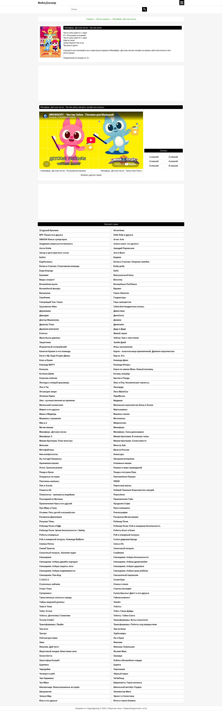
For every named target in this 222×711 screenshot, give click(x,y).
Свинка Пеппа (46, 544)
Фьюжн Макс (120, 651)
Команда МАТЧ (47, 365)
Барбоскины (45, 262)
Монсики (43, 445)
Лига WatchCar (120, 392)
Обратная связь (115, 708)
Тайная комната (121, 597)
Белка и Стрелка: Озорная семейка (131, 262)
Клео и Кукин (46, 360)
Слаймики (118, 553)
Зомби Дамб (119, 342)
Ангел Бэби (45, 248)
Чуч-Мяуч (44, 683)
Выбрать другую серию (91, 175)
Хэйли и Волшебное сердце (127, 660)
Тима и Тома (45, 606)
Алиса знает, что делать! (126, 244)
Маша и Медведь (47, 414)
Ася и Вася (119, 253)
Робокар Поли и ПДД (50, 526)
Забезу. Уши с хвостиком (126, 338)
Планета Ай (45, 490)
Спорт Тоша (45, 589)
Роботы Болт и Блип (124, 530)
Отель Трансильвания (50, 468)
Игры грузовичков (122, 347)
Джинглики (119, 311)
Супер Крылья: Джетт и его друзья (131, 593)
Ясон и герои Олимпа (124, 701)
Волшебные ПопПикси (125, 284)
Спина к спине (120, 584)
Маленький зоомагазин (51, 405)
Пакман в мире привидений (127, 468)
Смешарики (45, 557)
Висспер (117, 280)
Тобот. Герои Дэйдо (123, 611)
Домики (117, 320)
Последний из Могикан (51, 499)
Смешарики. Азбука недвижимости (57, 571)
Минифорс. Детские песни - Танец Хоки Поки (121, 171)
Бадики (117, 257)
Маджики (118, 400)
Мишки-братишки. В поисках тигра (131, 436)
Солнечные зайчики (49, 584)
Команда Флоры (121, 365)
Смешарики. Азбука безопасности (131, 557)
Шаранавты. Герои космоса (127, 683)
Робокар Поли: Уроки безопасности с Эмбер (62, 530)
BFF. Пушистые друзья (51, 235)
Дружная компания (49, 329)
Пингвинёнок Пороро (124, 477)
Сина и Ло (118, 544)
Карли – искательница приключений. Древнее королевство (143, 351)
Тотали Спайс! (46, 620)
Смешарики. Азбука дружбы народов (58, 562)
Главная (89, 19)
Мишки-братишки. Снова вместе (129, 441)
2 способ (173, 157)
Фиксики (117, 642)
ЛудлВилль (119, 396)
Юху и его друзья (48, 701)
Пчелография (120, 512)
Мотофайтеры (46, 450)
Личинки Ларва (47, 396)
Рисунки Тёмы (46, 521)
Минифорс (118, 427)
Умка (41, 642)
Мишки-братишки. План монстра (55, 441)
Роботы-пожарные (49, 535)
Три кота (43, 629)
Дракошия (118, 324)
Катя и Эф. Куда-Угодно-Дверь (54, 356)
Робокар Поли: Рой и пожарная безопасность (136, 526)
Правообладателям (132, 708)
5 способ (154, 166)
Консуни (43, 369)
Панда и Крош (46, 472)
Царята (117, 665)
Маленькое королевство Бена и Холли (133, 405)
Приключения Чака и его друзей (55, 504)
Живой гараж (120, 333)
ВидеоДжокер (47, 3)
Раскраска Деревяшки (50, 517)
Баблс (42, 257)
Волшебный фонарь (50, 288)
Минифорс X (45, 436)
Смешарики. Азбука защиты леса (56, 566)
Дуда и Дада (119, 329)
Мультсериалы (103, 19)
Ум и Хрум (118, 638)
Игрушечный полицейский (53, 347)
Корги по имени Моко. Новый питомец (133, 369)
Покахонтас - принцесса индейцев (57, 495)
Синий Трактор (47, 548)
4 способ (173, 161)
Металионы (119, 418)
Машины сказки (121, 414)
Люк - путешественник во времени (57, 400)
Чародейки (44, 669)
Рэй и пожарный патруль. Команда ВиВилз (61, 539)
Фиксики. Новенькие (124, 647)
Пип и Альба (45, 486)
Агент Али (118, 239)
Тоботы (117, 606)
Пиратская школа (122, 486)
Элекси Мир (45, 696)
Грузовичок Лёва (48, 307)
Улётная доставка (48, 638)
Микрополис (119, 423)
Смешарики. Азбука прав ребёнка (130, 571)
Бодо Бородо (46, 271)
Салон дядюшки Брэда (125, 539)
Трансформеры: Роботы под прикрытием (135, 624)
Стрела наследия (122, 589)
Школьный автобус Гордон (127, 687)
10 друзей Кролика (48, 230)
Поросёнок (119, 495)
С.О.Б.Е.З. (44, 580)
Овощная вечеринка (123, 459)
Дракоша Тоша (46, 324)
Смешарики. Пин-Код (50, 575)
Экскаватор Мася (122, 692)
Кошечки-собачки (48, 378)
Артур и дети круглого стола (54, 253)
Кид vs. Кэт (119, 356)
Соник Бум (119, 580)
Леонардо (118, 387)
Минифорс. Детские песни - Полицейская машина (63, 171)
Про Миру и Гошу (48, 508)
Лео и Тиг (44, 387)
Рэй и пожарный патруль (126, 535)
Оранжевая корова (49, 463)
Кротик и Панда (121, 378)
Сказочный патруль (123, 548)
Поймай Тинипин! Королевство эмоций (133, 490)
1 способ (154, 157)
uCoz (145, 708)
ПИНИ (116, 481)
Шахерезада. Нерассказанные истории (59, 687)
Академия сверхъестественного (56, 244)
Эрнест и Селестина (123, 696)
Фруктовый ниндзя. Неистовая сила (58, 651)
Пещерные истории (49, 477)
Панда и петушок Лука (124, 472)
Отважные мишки (122, 463)
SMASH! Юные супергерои (53, 239)
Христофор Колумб (49, 660)
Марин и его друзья (49, 409)
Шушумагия (45, 692)
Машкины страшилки (50, 418)
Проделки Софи (121, 504)
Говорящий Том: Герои (51, 302)
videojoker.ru (80, 708)
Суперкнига (45, 593)
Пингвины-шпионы (49, 481)
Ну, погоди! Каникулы (50, 459)
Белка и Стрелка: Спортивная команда (59, 266)
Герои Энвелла (121, 293)
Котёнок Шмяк (46, 374)
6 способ (173, 166)
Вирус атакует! (47, 280)
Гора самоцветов (122, 302)
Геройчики (44, 297)
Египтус (43, 333)
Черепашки (119, 669)
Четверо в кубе (47, 674)
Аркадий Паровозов (123, 248)
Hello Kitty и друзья (123, 235)
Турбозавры (119, 633)
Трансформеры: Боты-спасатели (130, 620)
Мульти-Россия (121, 450)
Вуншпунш (44, 293)
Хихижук (117, 656)
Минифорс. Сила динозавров (128, 432)
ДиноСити (118, 315)
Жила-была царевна (49, 338)
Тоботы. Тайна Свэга (124, 615)
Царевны (44, 665)
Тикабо (117, 602)
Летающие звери (48, 392)
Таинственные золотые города (55, 597)
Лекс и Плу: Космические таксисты (131, 383)
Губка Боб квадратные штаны (128, 307)
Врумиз (117, 288)
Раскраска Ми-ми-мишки (125, 517)
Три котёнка (119, 629)
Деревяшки (45, 311)
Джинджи (44, 315)
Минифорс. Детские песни (124, 19)
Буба (116, 271)
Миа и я (43, 423)
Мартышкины (120, 409)
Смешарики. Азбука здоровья (128, 566)
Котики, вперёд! (121, 374)
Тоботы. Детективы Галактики (54, 615)
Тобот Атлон (45, 611)
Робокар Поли (120, 521)
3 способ (154, 161)
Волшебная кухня (48, 284)
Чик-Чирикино (46, 678)
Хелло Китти (45, 656)
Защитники (45, 342)
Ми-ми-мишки (46, 427)
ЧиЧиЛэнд (118, 678)
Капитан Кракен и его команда (54, 351)
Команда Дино (120, 360)
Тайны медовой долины (51, 602)
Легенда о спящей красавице (54, 383)
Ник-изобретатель (48, 454)
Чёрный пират (120, 674)
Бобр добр (118, 266)
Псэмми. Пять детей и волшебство (57, 512)
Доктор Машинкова (49, 320)
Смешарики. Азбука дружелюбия (130, 562)
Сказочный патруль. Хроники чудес (57, 553)
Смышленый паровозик (125, 575)
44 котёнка (118, 230)
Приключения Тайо (123, 499)
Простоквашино (121, 508)
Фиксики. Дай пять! (49, 647)
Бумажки (43, 275)
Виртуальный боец (123, 275)
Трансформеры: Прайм (51, 624)
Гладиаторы (119, 297)
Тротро (43, 633)
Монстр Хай (119, 445)
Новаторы (118, 454)
